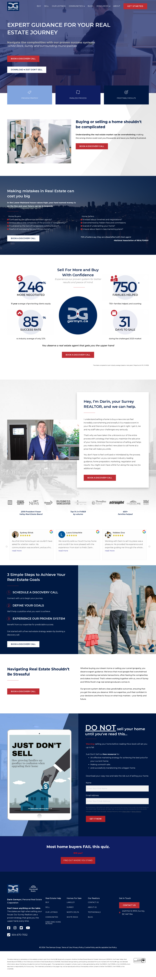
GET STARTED (135, 6)
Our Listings (59, 6)
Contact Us (93, 902)
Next (149, 547)
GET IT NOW (96, 819)
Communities (76, 6)
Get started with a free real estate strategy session (30, 631)
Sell (46, 6)
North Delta (73, 912)
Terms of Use (66, 947)
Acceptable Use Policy (107, 947)
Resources (102, 6)
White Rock (15, 45)
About (116, 6)
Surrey (28, 45)
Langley (71, 902)
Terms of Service (136, 811)
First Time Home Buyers (53, 923)
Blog (90, 6)
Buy (39, 6)
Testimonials (94, 912)
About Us (92, 907)
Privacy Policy (126, 811)
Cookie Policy (89, 947)
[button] (83, 6)
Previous (6, 547)
